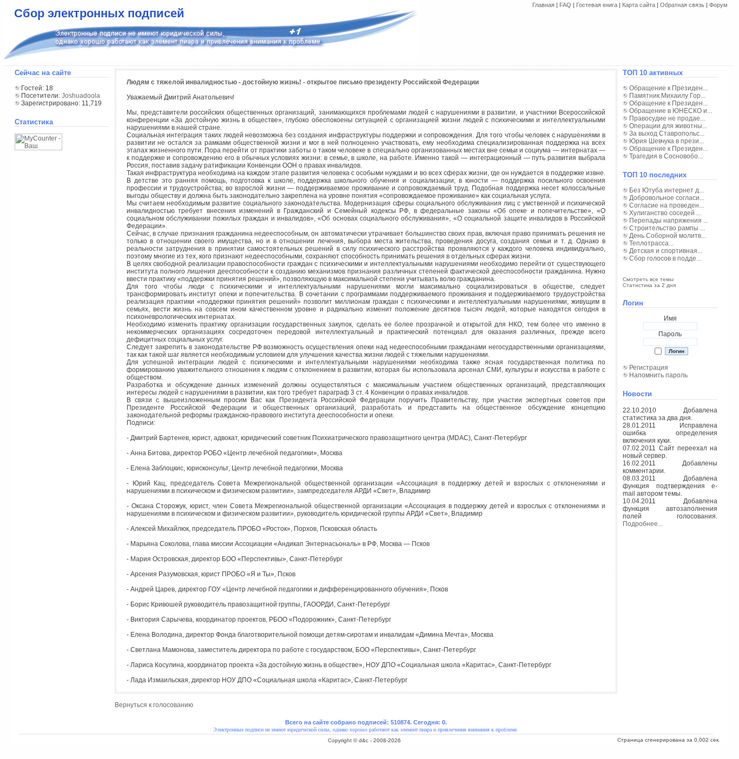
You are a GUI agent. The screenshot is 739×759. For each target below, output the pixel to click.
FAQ (565, 5)
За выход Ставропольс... (666, 133)
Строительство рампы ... (667, 228)
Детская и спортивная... (665, 251)
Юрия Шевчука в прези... (666, 141)
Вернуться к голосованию (154, 705)
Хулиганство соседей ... (665, 213)
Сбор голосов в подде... (665, 258)
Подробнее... (643, 524)
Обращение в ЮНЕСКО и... (670, 111)
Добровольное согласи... (666, 198)
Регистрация (648, 367)
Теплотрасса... (651, 243)
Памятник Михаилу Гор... (667, 95)
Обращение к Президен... (668, 88)
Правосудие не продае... (667, 118)
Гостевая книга (596, 5)
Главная (543, 5)
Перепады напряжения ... (668, 220)
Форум (718, 5)
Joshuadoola (81, 95)
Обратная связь (682, 5)
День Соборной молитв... (667, 235)
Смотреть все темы (648, 279)
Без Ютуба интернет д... (666, 190)
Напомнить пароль (658, 375)
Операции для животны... (668, 126)
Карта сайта (638, 5)
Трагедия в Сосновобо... (666, 156)
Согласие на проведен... (666, 205)
